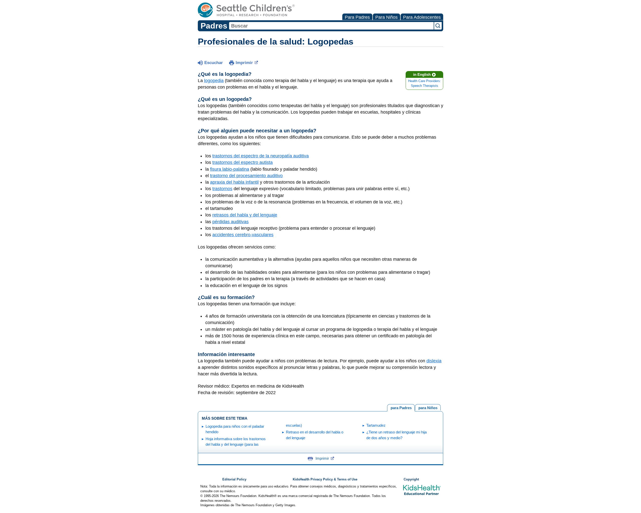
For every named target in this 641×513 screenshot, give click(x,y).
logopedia (214, 80)
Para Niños (386, 17)
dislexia (433, 360)
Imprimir (244, 62)
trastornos (222, 188)
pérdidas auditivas (230, 221)
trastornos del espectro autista (242, 162)
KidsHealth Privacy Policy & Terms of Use (325, 479)
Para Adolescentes (422, 17)
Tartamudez (376, 425)
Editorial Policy (234, 479)
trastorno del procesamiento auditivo (246, 175)
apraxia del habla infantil (234, 182)
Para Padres (357, 17)
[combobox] (331, 26)
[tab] (428, 407)
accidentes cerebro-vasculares (242, 234)
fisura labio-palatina (229, 169)
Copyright (411, 479)
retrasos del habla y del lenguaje (244, 214)
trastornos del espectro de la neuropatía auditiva (260, 155)
